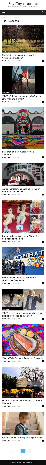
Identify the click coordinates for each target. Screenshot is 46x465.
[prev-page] (13, 451)
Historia (5, 51)
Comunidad (6, 92)
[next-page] (32, 451)
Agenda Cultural (7, 354)
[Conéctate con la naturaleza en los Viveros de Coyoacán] (23, 39)
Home (4, 18)
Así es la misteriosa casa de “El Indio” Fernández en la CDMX (21, 190)
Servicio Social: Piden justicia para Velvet (22, 437)
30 (17, 451)
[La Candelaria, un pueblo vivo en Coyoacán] (23, 128)
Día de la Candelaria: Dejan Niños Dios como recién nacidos (21, 237)
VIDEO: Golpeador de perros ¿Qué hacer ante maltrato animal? (21, 97)
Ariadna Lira (6, 61)
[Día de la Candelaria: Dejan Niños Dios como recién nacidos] (23, 216)
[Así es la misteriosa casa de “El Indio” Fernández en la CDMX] (23, 174)
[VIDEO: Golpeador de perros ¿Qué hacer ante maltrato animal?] (23, 80)
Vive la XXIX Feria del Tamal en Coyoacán (22, 358)
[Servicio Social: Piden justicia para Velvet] (23, 423)
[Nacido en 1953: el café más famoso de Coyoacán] (23, 382)
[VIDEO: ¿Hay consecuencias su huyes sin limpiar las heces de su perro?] (23, 300)
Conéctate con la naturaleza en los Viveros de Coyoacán (19, 56)
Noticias (5, 232)
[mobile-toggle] (3, 12)
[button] (43, 12)
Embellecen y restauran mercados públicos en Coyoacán (19, 279)
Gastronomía (6, 397)
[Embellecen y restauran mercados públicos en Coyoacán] (23, 261)
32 (27, 451)
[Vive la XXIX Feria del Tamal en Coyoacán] (23, 340)
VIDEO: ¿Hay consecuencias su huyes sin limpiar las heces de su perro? (22, 314)
